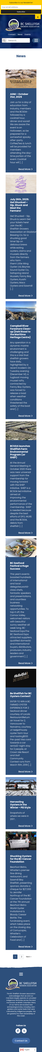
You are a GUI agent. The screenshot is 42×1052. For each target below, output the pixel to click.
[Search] (4, 40)
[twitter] (24, 1030)
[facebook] (17, 1030)
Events (28, 34)
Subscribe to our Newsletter (21, 2)
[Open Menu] (36, 40)
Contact (11, 34)
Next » (28, 956)
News (20, 34)
